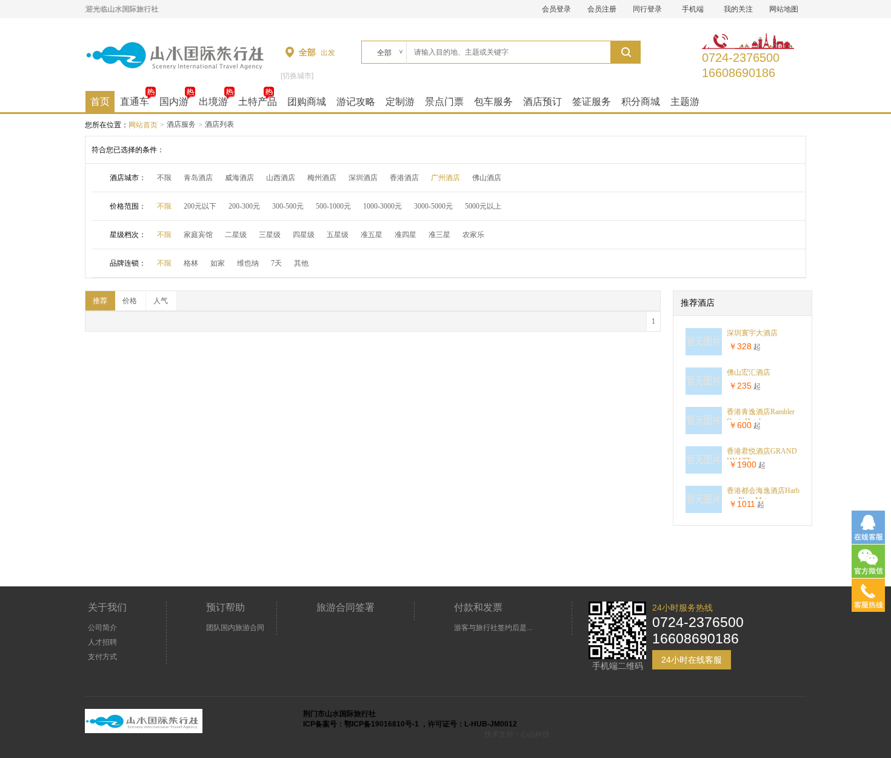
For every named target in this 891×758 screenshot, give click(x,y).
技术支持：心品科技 (517, 734)
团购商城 (306, 101)
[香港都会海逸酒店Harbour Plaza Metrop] (704, 510)
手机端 (693, 9)
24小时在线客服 (691, 660)
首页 (100, 101)
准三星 (439, 234)
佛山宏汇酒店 (748, 372)
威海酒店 (239, 177)
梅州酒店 (321, 177)
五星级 (338, 234)
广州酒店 (445, 177)
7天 (276, 263)
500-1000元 (333, 206)
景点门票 (444, 101)
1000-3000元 (382, 206)
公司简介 (102, 627)
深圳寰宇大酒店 (752, 333)
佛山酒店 (486, 177)
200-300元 (244, 206)
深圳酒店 (363, 177)
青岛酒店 (198, 177)
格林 (191, 263)
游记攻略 (355, 101)
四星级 (304, 234)
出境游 (213, 101)
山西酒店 (280, 177)
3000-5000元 (433, 206)
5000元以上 (483, 206)
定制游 (400, 101)
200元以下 (200, 206)
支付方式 (102, 656)
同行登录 (647, 9)
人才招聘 (102, 642)
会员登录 (556, 9)
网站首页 (143, 125)
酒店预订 (542, 101)
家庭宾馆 (198, 234)
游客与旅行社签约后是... (493, 627)
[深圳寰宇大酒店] (704, 353)
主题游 (684, 101)
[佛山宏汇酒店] (704, 392)
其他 (301, 263)
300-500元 (288, 206)
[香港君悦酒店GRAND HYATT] (704, 471)
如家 (217, 263)
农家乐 (473, 234)
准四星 (405, 234)
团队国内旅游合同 (235, 627)
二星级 (236, 234)
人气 (160, 301)
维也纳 (248, 263)
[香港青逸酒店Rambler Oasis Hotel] (704, 432)
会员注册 (601, 9)
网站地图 (783, 9)
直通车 (134, 101)
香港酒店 (404, 177)
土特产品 (257, 101)
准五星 (371, 234)
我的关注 (738, 9)
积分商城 (640, 101)
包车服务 (493, 101)
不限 (164, 177)
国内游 (174, 101)
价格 (129, 301)
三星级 (270, 234)
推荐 (100, 301)
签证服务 (591, 101)
